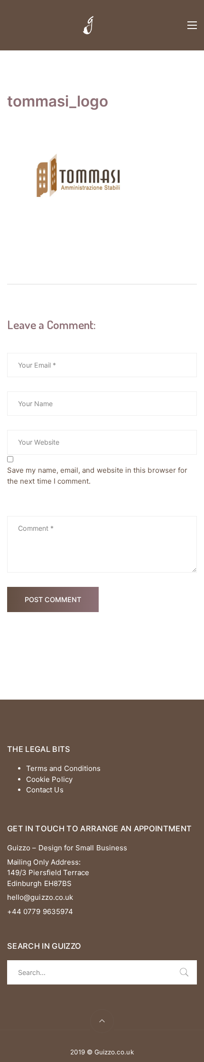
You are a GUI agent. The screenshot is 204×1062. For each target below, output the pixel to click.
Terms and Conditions (63, 768)
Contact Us (45, 789)
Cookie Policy (49, 779)
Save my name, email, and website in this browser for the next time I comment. (97, 476)
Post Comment (53, 599)
